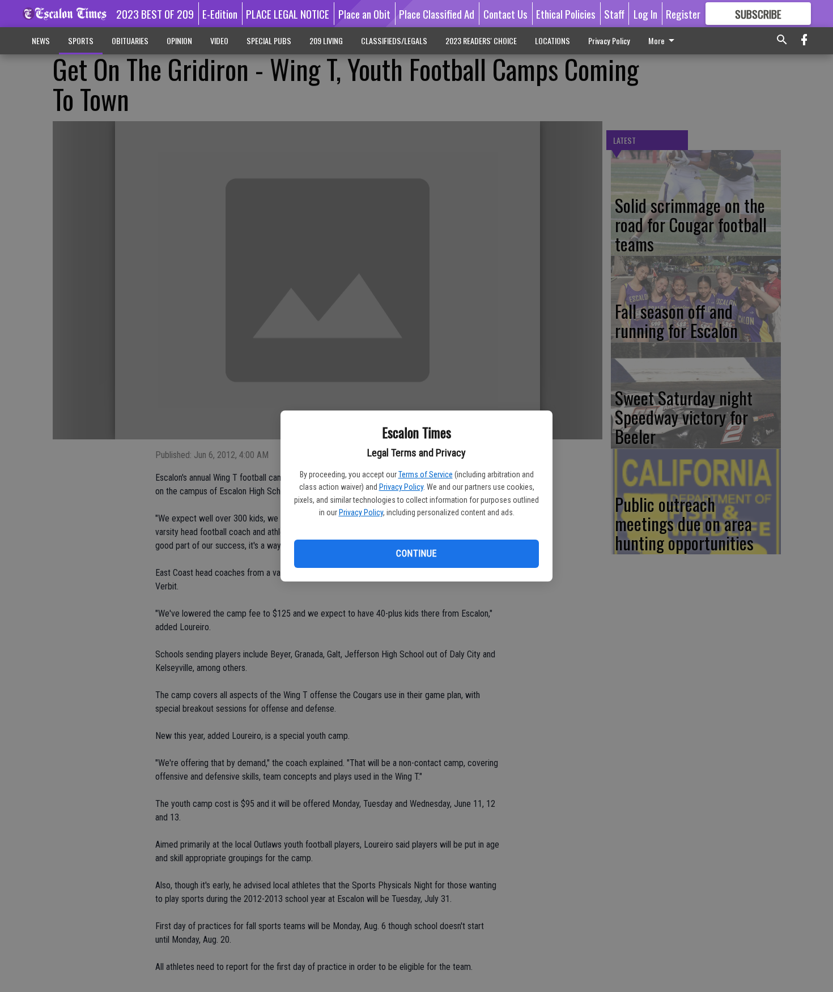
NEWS (41, 40)
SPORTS (81, 40)
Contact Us (505, 13)
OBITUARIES (130, 40)
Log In (645, 13)
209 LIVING (326, 40)
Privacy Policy (401, 486)
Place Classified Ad (436, 13)
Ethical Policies (566, 13)
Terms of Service (425, 474)
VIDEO (219, 40)
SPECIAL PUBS (268, 40)
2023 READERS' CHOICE (481, 40)
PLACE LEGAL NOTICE (287, 13)
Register (683, 13)
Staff (614, 13)
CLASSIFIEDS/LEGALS (394, 40)
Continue (416, 553)
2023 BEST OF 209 (155, 13)
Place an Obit (364, 13)
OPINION (179, 40)
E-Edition (219, 13)
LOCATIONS (552, 40)
